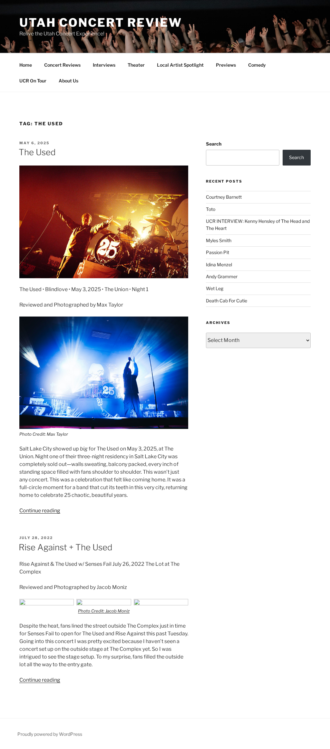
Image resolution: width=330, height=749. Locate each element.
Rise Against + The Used (65, 547)
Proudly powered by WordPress (49, 734)
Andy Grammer (222, 276)
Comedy (257, 65)
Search (213, 144)
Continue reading (39, 510)
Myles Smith (218, 240)
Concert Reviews (62, 65)
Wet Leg (214, 288)
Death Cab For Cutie (226, 300)
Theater (136, 65)
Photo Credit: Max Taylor (43, 434)
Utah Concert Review (100, 22)
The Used (37, 152)
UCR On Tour (32, 80)
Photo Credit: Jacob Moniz (104, 610)
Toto (210, 209)
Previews (226, 65)
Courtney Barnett (224, 197)
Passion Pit (217, 252)
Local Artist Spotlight (180, 65)
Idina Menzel (219, 264)
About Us (68, 80)
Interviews (104, 65)
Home (25, 65)
